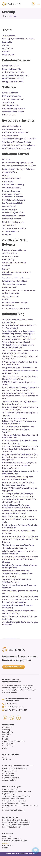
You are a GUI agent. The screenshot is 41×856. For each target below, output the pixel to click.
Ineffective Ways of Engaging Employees (20, 596)
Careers (5, 737)
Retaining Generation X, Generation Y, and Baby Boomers (19, 807)
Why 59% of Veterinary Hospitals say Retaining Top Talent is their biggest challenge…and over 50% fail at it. (18, 334)
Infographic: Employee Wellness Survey (19, 367)
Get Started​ (7, 834)
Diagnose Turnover (9, 771)
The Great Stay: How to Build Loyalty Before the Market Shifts (18, 346)
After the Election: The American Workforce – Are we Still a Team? (16, 506)
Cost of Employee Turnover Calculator (16, 792)
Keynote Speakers (8, 780)
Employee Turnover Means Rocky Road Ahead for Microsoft (19, 500)
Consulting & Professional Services (18, 766)
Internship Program (9, 746)
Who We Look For (8, 744)
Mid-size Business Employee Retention (16, 822)
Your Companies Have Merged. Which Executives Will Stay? (19, 612)
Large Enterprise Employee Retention (15, 825)
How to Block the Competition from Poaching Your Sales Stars (18, 483)
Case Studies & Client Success (13, 803)
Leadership (6, 730)
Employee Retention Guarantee (13, 741)
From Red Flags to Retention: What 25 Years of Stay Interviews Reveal (18, 340)
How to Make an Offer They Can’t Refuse (20, 536)
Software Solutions (10, 755)
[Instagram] (5, 718)
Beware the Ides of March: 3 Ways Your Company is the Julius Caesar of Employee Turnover (19, 465)
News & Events (7, 732)
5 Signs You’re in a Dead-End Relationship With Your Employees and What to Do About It (19, 421)
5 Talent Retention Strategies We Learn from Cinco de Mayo (19, 442)
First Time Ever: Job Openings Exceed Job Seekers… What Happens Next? (20, 388)
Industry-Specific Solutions (12, 827)
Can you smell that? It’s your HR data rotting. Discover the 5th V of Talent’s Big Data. (20, 396)
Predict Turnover (8, 773)
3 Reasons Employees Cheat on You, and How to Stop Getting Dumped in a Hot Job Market (20, 449)
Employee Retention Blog (11, 789)
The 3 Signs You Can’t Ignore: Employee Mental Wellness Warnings (19, 377)
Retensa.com (8, 725)
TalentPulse (6, 760)
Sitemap (5, 843)
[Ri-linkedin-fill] (18, 718)
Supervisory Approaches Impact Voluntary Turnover (16, 580)
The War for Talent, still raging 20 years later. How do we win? (19, 402)
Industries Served (10, 817)
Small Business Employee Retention (15, 820)
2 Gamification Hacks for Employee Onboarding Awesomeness (17, 478)
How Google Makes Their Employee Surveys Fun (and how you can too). (18, 495)
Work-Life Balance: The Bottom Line (18, 516)
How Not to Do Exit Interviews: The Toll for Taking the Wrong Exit (20, 408)
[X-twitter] (12, 718)
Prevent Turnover (8, 775)
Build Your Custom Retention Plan (14, 769)
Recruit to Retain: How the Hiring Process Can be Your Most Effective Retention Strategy (20, 559)
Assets (4, 748)
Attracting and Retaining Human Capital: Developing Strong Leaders (20, 600)
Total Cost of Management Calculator (16, 796)
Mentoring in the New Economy (15, 570)
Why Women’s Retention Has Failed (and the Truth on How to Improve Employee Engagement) (20, 457)
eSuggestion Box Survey (11, 778)
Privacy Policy (7, 845)
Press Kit (5, 739)
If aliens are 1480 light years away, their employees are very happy (19, 512)
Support (5, 848)
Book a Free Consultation (11, 839)
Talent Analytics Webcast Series (14, 801)
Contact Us (6, 836)
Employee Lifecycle (9, 794)
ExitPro (4, 758)
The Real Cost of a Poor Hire (14, 548)
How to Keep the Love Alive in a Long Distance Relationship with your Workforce (18, 429)
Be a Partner (6, 734)
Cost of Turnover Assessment (13, 799)
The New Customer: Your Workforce (18, 545)
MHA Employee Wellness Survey (13, 810)
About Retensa (7, 727)
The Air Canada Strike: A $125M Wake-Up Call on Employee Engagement (20, 351)
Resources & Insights (11, 787)
